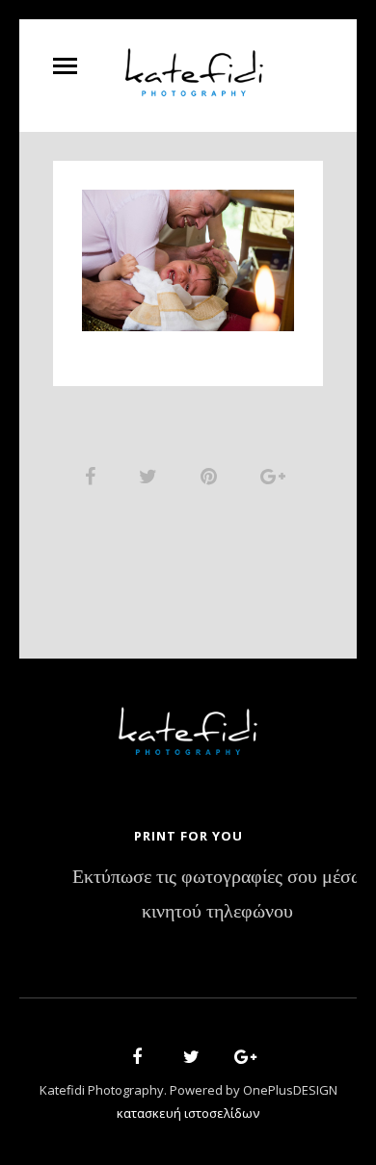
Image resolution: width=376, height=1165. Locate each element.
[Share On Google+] (276, 475)
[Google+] (239, 1059)
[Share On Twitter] (151, 475)
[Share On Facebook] (93, 475)
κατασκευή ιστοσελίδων (188, 1113)
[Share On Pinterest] (212, 475)
